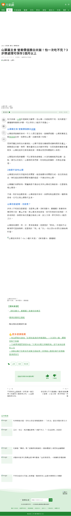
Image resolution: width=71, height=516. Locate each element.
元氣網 (7, 46)
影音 (38, 10)
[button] (68, 10)
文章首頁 (50, 508)
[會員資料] (66, 4)
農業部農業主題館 (17, 317)
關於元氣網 (14, 508)
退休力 (51, 10)
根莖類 (12, 136)
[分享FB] (3, 120)
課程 (44, 10)
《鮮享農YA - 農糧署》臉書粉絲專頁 (24, 310)
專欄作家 (57, 508)
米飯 (33, 128)
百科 (32, 10)
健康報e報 (25, 500)
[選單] (68, 4)
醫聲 (65, 10)
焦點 (3, 10)
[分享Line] (3, 126)
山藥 (19, 119)
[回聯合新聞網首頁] (3, 5)
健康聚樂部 (23, 508)
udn (2, 46)
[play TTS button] (9, 112)
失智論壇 (17, 10)
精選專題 (30, 508)
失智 (58, 10)
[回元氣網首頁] (10, 4)
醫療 (25, 10)
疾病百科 (37, 508)
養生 (9, 10)
